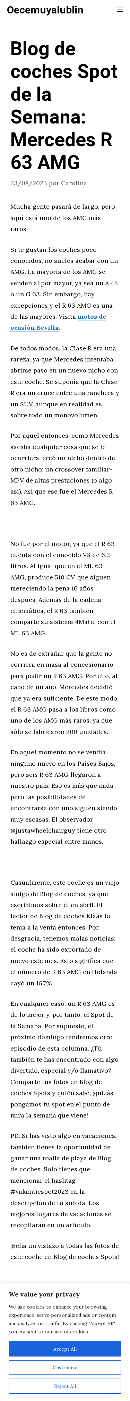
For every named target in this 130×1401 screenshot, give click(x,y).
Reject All (65, 1386)
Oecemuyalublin (45, 10)
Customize (65, 1367)
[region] (65, 1342)
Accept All (65, 1349)
